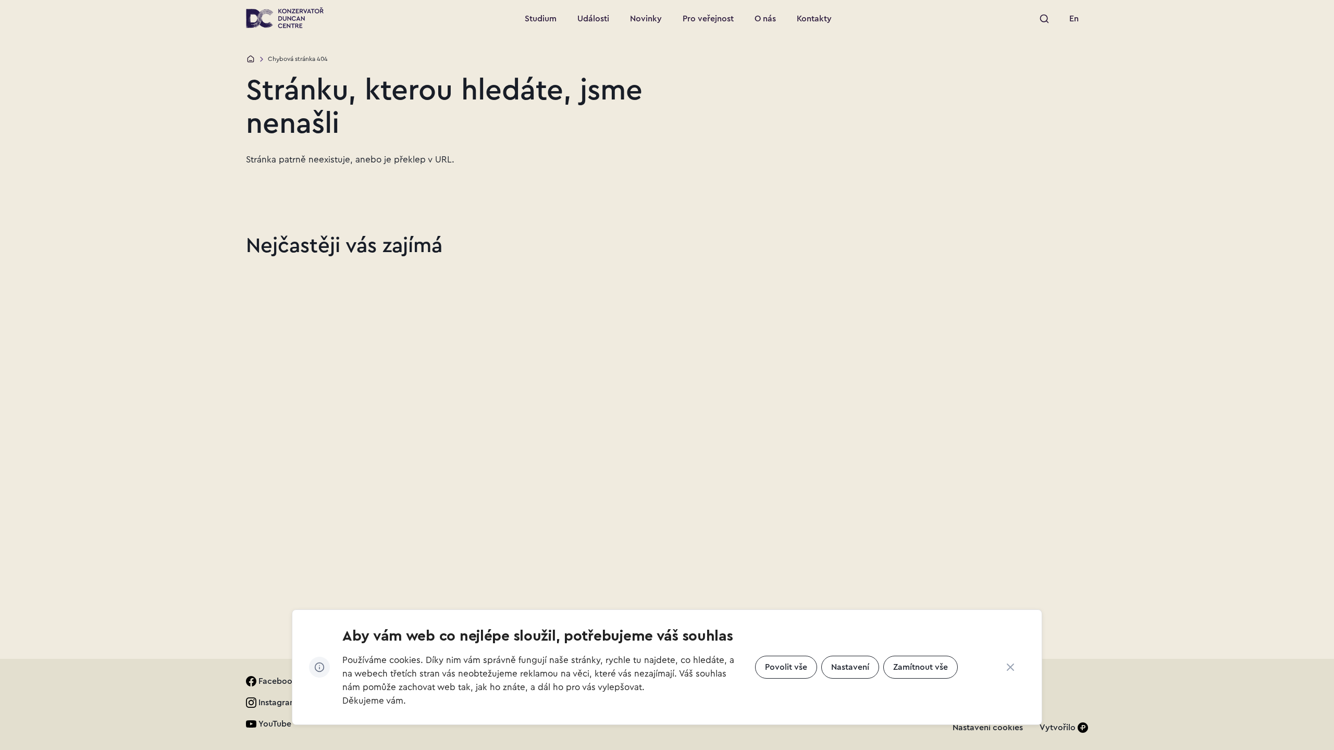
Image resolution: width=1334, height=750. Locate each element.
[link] (1074, 18)
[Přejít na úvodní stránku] (285, 17)
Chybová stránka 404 (298, 59)
